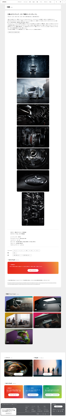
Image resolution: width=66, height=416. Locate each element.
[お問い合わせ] (60, 1)
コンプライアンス (46, 409)
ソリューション (25, 1)
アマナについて (20, 1)
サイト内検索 (62, 409)
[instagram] (60, 411)
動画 (37, 1)
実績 (30, 1)
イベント (41, 1)
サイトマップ (58, 409)
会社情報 (32, 409)
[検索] (56, 1)
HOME (2, 404)
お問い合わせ (54, 409)
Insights (34, 1)
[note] (62, 411)
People (50, 1)
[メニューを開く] (64, 1)
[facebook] (58, 411)
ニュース (45, 407)
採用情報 (26, 407)
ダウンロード (45, 1)
